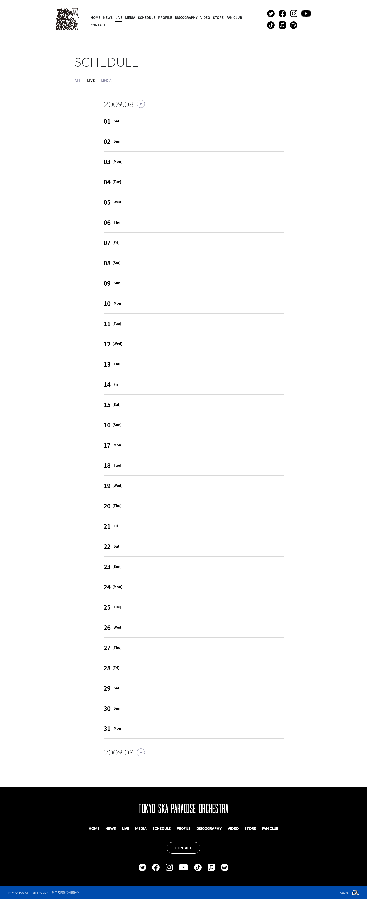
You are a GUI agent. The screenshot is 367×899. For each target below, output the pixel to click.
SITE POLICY (40, 892)
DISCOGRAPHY (186, 17)
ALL (78, 80)
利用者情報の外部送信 (65, 892)
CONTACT (98, 25)
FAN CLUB (234, 17)
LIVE (118, 17)
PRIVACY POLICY (18, 892)
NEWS (108, 17)
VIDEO (205, 17)
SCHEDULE (146, 17)
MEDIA (130, 17)
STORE (218, 17)
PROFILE (165, 17)
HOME (95, 17)
